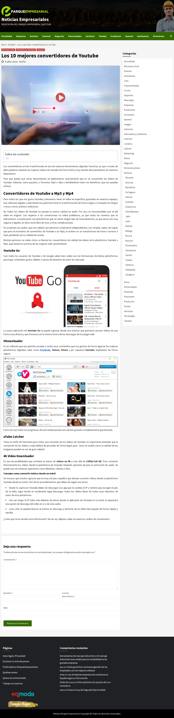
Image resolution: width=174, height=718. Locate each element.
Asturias (129, 182)
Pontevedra (131, 245)
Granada (129, 201)
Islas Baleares (132, 211)
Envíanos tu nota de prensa (16, 661)
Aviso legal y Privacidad (14, 655)
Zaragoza (129, 274)
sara (62, 689)
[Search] (171, 36)
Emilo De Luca (67, 682)
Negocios (59, 36)
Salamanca (130, 250)
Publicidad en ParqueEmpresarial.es (20, 666)
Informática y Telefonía (26, 50)
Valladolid (130, 269)
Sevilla (128, 255)
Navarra (129, 240)
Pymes (127, 306)
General (129, 36)
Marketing (129, 153)
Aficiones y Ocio (8, 50)
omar (62, 674)
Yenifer (22, 61)
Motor (127, 158)
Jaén (127, 216)
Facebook (45, 349)
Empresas (21, 36)
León (127, 221)
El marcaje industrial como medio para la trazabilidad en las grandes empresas (83, 659)
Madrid (128, 226)
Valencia (129, 264)
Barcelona (130, 187)
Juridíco (128, 143)
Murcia (128, 235)
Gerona (128, 197)
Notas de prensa (132, 167)
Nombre (8, 593)
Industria (128, 129)
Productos (116, 36)
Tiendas (103, 36)
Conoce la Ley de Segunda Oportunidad (86, 689)
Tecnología (129, 316)
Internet (46, 36)
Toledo (128, 260)
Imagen (127, 124)
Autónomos (143, 36)
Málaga (128, 231)
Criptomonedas (131, 85)
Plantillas (128, 291)
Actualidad (6, 36)
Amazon (128, 71)
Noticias (34, 36)
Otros (126, 282)
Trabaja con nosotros (13, 683)
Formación (129, 114)
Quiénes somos (10, 672)
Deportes (128, 95)
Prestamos (129, 296)
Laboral (127, 148)
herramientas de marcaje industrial (77, 655)
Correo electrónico (68, 595)
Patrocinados (75, 36)
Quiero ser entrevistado (14, 678)
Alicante (129, 177)
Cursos (127, 90)
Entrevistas (158, 36)
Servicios (90, 36)
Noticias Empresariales (25, 19)
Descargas (129, 100)
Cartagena (130, 192)
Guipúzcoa (130, 206)
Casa (126, 80)
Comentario (10, 559)
